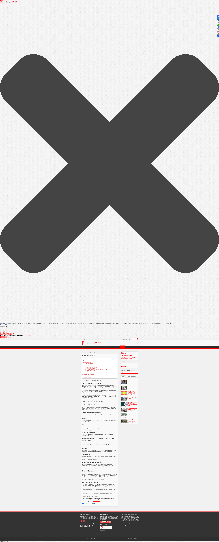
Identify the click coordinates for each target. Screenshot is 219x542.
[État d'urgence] (91, 342)
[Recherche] (137, 339)
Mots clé (123, 378)
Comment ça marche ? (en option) (92, 367)
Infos (86, 352)
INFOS (122, 347)
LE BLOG (117, 347)
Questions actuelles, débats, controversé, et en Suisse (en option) (97, 369)
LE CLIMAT (86, 347)
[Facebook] (122, 339)
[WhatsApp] (217, 25)
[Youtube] (124, 339)
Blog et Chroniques (86, 375)
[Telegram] (128, 339)
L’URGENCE (101, 347)
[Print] (217, 34)
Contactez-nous (96, 501)
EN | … (127, 347)
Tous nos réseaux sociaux (126, 358)
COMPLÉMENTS (94, 347)
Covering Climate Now (105, 516)
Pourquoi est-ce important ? (91, 368)
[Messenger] (217, 27)
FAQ (113, 347)
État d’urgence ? (82, 347)
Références (88, 371)
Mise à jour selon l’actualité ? (88, 374)
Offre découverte (103, 524)
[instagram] (125, 339)
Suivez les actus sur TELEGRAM (128, 357)
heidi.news (102, 530)
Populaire (128, 376)
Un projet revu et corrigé (89, 363)
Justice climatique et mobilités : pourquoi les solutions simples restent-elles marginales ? (132, 420)
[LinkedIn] (123, 339)
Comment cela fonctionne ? (88, 364)
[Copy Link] (217, 31)
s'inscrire (96, 518)
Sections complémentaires (91, 370)
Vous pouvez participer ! (87, 377)
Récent (123, 376)
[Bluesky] (129, 339)
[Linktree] (130, 339)
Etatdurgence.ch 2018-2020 (88, 362)
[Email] (217, 29)
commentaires (134, 376)
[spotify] (126, 339)
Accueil (83, 352)
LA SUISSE (108, 347)
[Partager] (217, 36)
